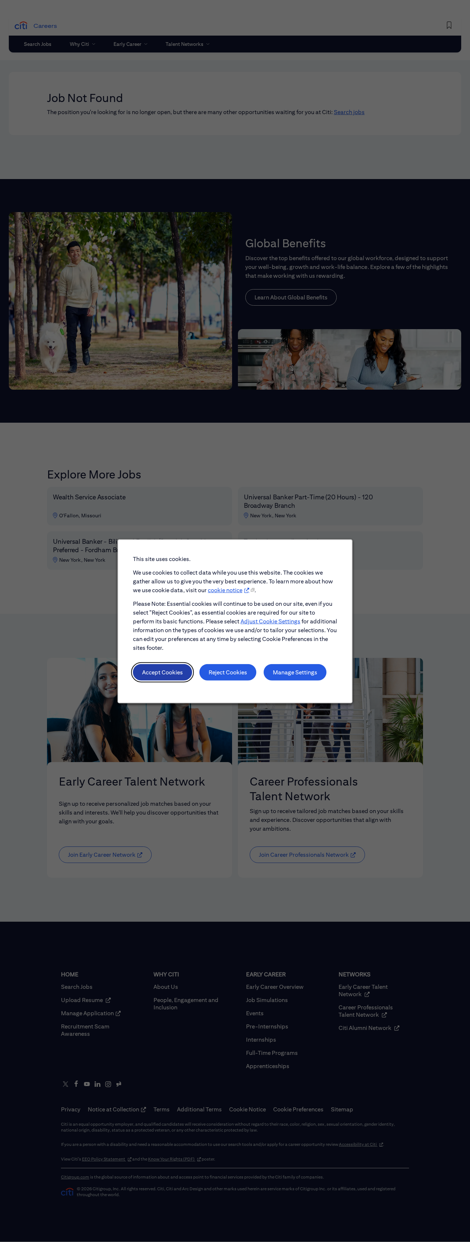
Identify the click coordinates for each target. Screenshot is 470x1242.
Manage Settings (295, 672)
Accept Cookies (162, 672)
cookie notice (225, 589)
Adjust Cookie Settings (270, 621)
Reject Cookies (228, 672)
